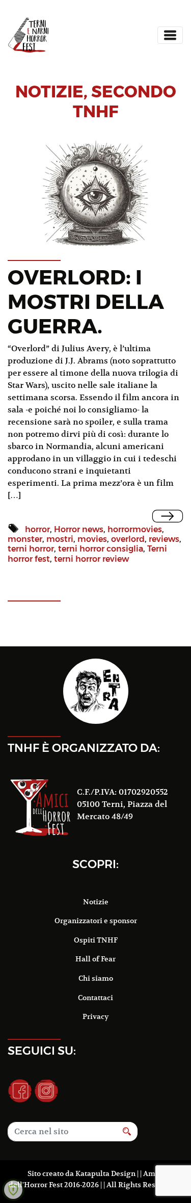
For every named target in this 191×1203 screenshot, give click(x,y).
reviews (164, 539)
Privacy (95, 1016)
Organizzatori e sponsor (95, 920)
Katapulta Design (105, 1173)
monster (25, 539)
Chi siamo (95, 978)
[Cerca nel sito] (127, 1131)
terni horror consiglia (100, 549)
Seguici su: (42, 1050)
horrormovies (134, 529)
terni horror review (91, 559)
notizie (49, 91)
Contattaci (95, 997)
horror (37, 529)
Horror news (78, 529)
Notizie (95, 901)
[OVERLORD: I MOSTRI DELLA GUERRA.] (168, 516)
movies (92, 539)
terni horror (31, 549)
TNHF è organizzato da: (84, 748)
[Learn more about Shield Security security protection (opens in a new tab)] (13, 1190)
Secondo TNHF (124, 101)
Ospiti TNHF (96, 940)
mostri (59, 539)
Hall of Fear (95, 958)
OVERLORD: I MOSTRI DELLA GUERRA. (86, 301)
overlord (128, 539)
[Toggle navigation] (170, 35)
